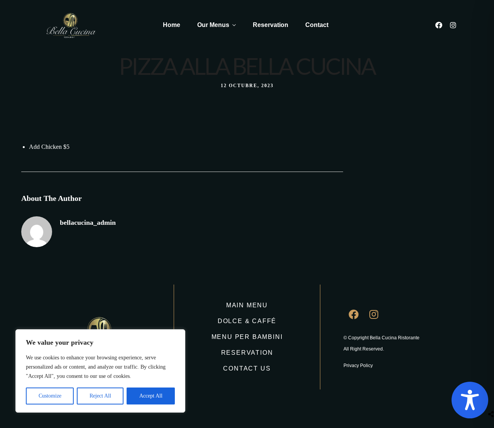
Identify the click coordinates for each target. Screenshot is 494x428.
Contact (316, 25)
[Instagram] (453, 25)
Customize (50, 396)
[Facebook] (439, 25)
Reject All (100, 396)
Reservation (270, 25)
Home (171, 25)
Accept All (150, 396)
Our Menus (213, 25)
